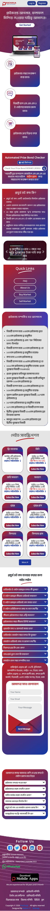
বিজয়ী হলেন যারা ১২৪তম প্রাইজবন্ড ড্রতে (24, 331)
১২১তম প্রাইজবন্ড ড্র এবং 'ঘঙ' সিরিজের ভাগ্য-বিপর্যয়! (24, 342)
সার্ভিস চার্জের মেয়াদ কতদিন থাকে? (18, 795)
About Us (25, 287)
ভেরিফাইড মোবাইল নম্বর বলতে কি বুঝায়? (20, 634)
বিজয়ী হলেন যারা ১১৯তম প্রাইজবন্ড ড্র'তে (25, 361)
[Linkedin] (32, 848)
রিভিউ (37, 899)
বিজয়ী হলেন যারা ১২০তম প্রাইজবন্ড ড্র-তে (25, 348)
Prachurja (24, 905)
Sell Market (25, 301)
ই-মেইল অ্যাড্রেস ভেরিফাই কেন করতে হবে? (20, 602)
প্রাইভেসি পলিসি (32, 891)
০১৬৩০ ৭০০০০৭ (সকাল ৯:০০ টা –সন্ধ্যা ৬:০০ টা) (14, 856)
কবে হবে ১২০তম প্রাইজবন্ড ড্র (19, 357)
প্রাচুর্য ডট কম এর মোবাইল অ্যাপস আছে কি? (21, 807)
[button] (6, 252)
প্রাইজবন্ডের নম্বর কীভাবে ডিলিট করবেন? (19, 621)
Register (42, 3)
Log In (31, 3)
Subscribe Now (37, 468)
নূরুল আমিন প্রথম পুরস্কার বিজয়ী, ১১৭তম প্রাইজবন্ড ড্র (25, 396)
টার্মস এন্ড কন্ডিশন (17, 895)
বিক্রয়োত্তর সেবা (12, 899)
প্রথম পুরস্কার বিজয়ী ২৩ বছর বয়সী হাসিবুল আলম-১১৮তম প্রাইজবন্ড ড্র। (26, 380)
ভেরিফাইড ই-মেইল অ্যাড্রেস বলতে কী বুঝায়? (20, 589)
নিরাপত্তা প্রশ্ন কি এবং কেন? (14, 647)
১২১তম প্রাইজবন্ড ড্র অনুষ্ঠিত (19, 335)
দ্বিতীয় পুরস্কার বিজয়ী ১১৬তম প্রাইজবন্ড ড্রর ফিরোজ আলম (26, 413)
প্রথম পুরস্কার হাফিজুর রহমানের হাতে (23, 373)
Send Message (24, 728)
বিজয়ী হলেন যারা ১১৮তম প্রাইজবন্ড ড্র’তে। (25, 386)
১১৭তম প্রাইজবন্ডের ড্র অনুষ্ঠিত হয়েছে (23, 402)
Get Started (25, 25)
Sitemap (35, 908)
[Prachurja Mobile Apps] (25, 877)
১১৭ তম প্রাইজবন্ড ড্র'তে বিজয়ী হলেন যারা (25, 407)
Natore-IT (26, 908)
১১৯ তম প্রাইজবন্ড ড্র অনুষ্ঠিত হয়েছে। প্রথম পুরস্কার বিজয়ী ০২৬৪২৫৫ (25, 367)
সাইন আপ (32, 176)
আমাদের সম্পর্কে (18, 891)
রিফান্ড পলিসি (26, 899)
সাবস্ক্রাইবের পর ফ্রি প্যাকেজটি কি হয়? (19, 813)
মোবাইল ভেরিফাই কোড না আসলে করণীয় (19, 641)
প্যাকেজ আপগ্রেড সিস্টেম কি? (16, 801)
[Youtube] (25, 848)
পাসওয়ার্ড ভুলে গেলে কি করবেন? (16, 654)
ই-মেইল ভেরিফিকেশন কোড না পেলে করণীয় (20, 608)
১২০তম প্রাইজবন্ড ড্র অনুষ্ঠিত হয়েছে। (23, 352)
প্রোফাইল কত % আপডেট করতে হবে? (18, 628)
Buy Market (25, 294)
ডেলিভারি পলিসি (34, 895)
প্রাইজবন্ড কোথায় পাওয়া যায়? (16, 782)
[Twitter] (17, 848)
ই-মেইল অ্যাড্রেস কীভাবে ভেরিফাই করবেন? (20, 595)
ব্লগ (42, 899)
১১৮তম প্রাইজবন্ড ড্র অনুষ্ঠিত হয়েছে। (23, 390)
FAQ (25, 281)
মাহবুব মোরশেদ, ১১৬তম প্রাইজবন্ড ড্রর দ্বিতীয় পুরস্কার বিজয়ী (24, 421)
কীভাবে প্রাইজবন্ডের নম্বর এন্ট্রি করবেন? (19, 615)
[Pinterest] (40, 848)
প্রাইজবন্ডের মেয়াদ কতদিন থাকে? (17, 788)
